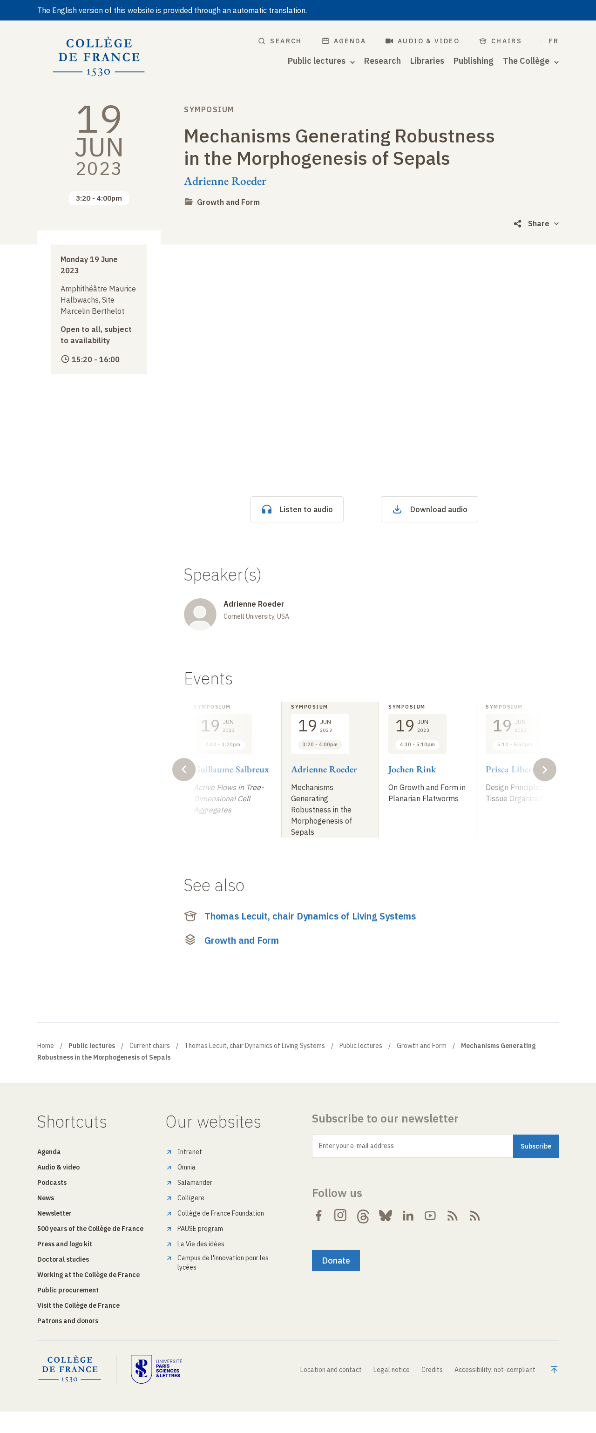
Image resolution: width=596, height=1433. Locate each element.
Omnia (186, 1167)
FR (554, 41)
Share (538, 223)
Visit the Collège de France (78, 1305)
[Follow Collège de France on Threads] (363, 1215)
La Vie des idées (200, 1244)
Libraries (427, 61)
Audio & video (429, 41)
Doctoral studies (63, 1259)
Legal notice (391, 1369)
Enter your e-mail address (356, 1146)
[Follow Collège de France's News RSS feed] (452, 1215)
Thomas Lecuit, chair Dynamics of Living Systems (310, 916)
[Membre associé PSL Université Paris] (156, 1369)
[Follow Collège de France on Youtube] (430, 1215)
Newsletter (54, 1213)
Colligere (190, 1198)
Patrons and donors (67, 1321)
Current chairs (149, 1045)
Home (45, 1045)
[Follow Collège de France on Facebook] (318, 1215)
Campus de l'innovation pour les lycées (223, 1262)
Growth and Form (228, 202)
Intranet (189, 1152)
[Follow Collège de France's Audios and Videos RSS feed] (474, 1215)
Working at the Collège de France (88, 1275)
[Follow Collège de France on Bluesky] (385, 1215)
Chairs (506, 41)
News (45, 1198)
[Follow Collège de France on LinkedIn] (407, 1215)
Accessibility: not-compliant (494, 1369)
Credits (432, 1369)
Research (382, 61)
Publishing (474, 61)
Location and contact (331, 1369)
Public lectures (360, 1045)
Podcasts (52, 1182)
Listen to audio (306, 509)
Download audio (438, 509)
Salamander (194, 1182)
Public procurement (68, 1290)
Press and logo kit (64, 1244)
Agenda (350, 41)
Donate (336, 1260)
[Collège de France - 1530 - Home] (99, 57)
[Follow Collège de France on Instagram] (340, 1215)
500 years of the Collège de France (90, 1228)
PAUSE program (200, 1228)
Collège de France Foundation (220, 1213)
